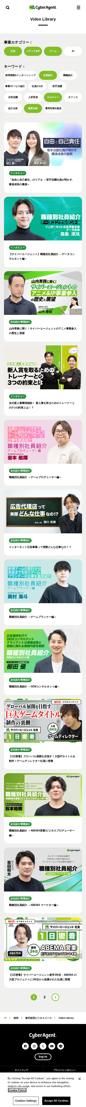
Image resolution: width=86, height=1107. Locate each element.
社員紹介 (48, 75)
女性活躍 (13, 97)
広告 (13, 51)
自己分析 (13, 108)
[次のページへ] (55, 997)
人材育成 (33, 97)
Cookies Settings (26, 1100)
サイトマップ (21, 1070)
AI (73, 51)
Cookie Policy (17, 1090)
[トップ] (5, 1018)
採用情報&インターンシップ (20, 75)
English (43, 1057)
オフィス (73, 97)
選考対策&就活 (53, 108)
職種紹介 (68, 75)
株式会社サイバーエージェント (43, 7)
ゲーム (53, 51)
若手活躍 (57, 86)
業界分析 (33, 108)
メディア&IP (33, 51)
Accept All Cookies (56, 1100)
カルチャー (53, 97)
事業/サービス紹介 (15, 86)
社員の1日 (37, 86)
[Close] (79, 1078)
